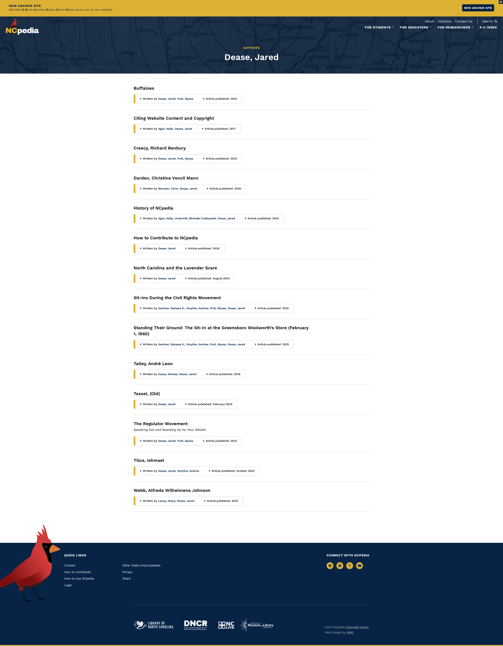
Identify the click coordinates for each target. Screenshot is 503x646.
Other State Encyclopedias (141, 565)
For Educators (414, 27)
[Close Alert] (501, 2)
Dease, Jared (167, 98)
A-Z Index (488, 27)
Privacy (127, 572)
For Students (378, 27)
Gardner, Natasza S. (171, 308)
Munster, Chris (168, 188)
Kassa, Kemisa (168, 374)
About (429, 21)
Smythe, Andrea (197, 308)
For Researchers (454, 27)
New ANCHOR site (478, 7)
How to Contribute (77, 572)
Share (126, 578)
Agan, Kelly (166, 128)
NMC (350, 632)
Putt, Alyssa (185, 98)
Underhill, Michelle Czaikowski (196, 218)
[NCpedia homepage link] (22, 26)
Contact (69, 565)
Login (68, 585)
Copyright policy (357, 627)
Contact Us (463, 21)
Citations (445, 21)
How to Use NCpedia (79, 578)
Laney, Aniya (167, 500)
